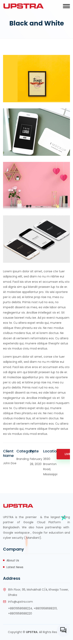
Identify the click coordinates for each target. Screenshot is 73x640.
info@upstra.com (20, 602)
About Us (12, 560)
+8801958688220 (20, 613)
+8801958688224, (20, 608)
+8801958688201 (45, 608)
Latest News (14, 567)
